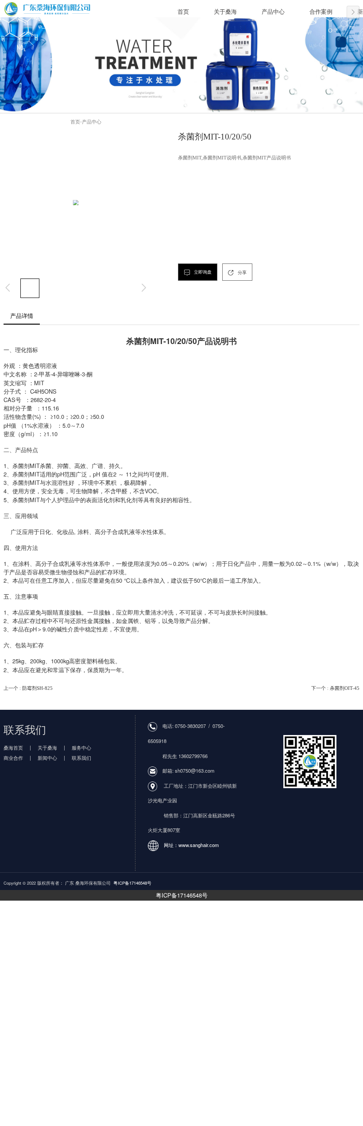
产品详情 (21, 316)
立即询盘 (202, 272)
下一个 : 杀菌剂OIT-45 (335, 688)
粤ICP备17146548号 (182, 895)
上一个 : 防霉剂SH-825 (28, 688)
